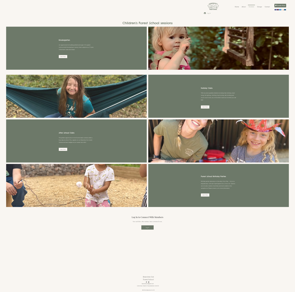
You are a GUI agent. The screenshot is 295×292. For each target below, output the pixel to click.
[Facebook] (146, 282)
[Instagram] (148, 282)
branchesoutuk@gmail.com (148, 283)
